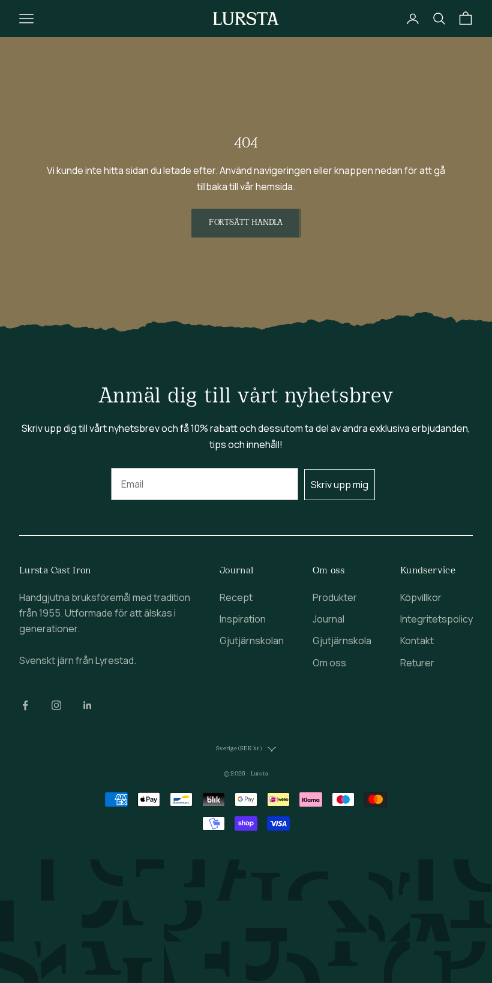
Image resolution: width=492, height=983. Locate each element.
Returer (417, 662)
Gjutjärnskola (342, 640)
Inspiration (243, 619)
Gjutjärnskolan (252, 640)
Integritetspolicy (436, 619)
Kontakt (417, 640)
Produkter (335, 597)
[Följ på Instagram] (56, 705)
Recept (236, 597)
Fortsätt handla (246, 223)
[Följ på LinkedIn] (88, 705)
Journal (328, 619)
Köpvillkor (421, 597)
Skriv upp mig (339, 484)
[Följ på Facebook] (25, 705)
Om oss (329, 662)
